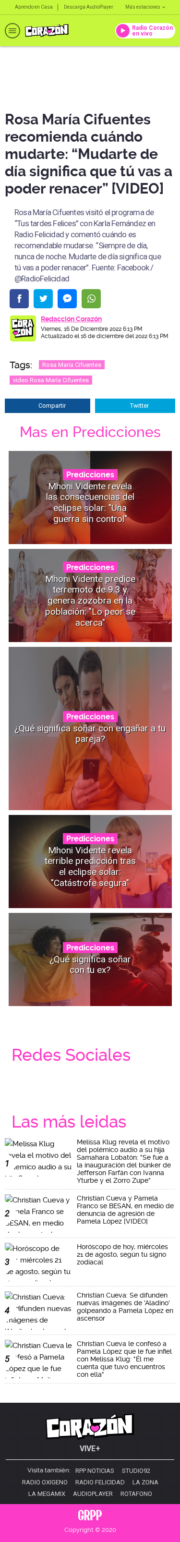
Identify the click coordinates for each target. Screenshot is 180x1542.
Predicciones (90, 474)
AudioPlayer (93, 1494)
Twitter (139, 405)
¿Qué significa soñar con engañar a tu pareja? (90, 733)
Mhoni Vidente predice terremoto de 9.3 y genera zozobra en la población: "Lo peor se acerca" (90, 600)
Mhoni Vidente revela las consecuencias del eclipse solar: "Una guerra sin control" (90, 502)
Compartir (52, 405)
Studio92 (136, 1471)
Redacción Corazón (71, 319)
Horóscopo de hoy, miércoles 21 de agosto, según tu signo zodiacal (122, 1254)
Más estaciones (142, 7)
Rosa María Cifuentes (71, 364)
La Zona (145, 1482)
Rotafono (136, 1494)
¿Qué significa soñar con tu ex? (90, 964)
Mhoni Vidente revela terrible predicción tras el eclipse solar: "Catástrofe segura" (90, 866)
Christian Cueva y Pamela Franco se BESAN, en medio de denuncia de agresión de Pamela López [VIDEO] (125, 1209)
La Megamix (46, 1494)
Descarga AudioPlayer (88, 7)
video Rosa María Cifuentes (51, 380)
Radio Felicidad (100, 1482)
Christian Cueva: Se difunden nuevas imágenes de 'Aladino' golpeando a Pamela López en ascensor (125, 1306)
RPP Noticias (94, 1471)
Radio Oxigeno (45, 1482)
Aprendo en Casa (34, 7)
